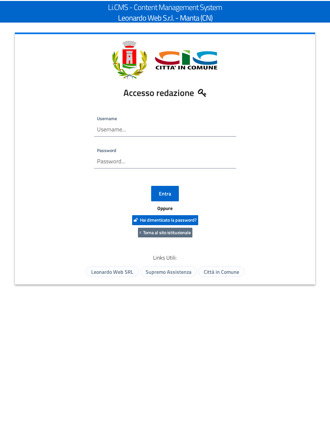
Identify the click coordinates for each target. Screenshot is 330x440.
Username (107, 118)
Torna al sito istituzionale (166, 232)
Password (106, 150)
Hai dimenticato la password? (167, 219)
